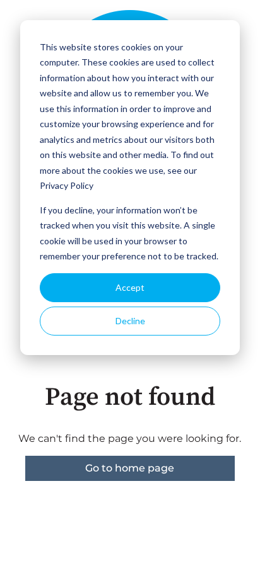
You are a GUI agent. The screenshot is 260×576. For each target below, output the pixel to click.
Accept (130, 287)
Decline (130, 320)
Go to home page (129, 468)
